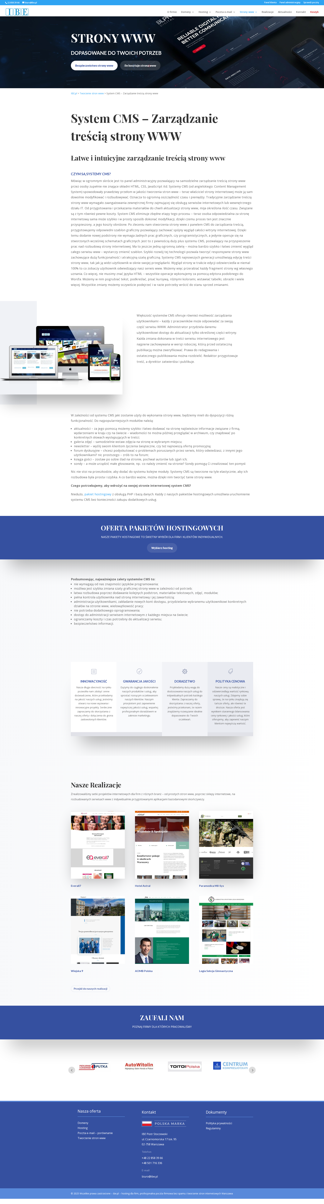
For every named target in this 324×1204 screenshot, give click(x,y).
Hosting (203, 12)
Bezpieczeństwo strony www (94, 65)
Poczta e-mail (224, 12)
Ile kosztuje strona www (140, 65)
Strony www (247, 12)
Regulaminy (213, 1128)
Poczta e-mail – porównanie (95, 1133)
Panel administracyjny (290, 3)
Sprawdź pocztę (311, 3)
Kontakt (301, 12)
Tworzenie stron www (91, 1138)
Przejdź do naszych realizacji (90, 988)
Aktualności (285, 12)
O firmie (172, 12)
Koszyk (314, 12)
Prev (71, 1070)
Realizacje (268, 12)
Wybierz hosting (162, 547)
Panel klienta (270, 3)
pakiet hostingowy (97, 494)
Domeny (186, 12)
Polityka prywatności (219, 1123)
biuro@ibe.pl (150, 1176)
